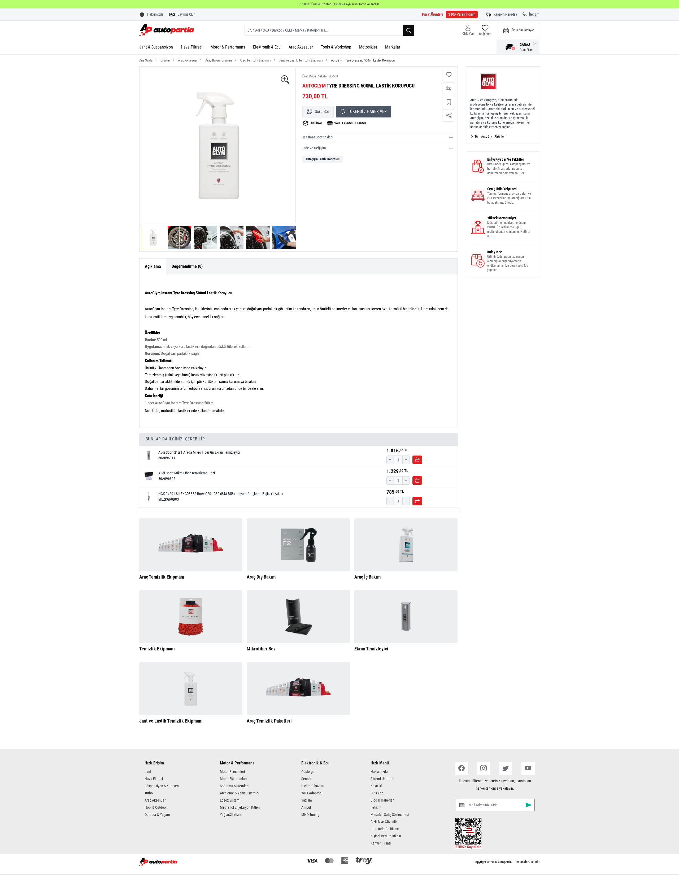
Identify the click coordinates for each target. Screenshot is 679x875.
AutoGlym (313, 85)
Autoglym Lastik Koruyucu (323, 159)
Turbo (149, 793)
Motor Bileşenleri (232, 771)
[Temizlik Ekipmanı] (191, 616)
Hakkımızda (379, 771)
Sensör (306, 779)
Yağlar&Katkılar (231, 814)
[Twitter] (505, 768)
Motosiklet (368, 47)
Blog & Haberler (382, 800)
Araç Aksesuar (301, 47)
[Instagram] (483, 768)
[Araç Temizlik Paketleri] (298, 688)
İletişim (376, 807)
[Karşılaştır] (448, 88)
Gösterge (308, 771)
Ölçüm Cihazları (312, 786)
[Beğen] (448, 75)
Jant (148, 771)
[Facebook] (461, 768)
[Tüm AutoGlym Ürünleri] (503, 82)
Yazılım (306, 800)
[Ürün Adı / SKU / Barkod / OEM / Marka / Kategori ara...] (408, 30)
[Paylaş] (448, 115)
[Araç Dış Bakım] (298, 544)
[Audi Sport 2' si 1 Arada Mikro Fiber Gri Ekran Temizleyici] (148, 455)
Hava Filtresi (192, 47)
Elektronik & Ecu (267, 47)
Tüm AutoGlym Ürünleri (490, 136)
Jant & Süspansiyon (156, 47)
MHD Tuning (310, 814)
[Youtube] (528, 768)
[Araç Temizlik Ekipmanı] (191, 544)
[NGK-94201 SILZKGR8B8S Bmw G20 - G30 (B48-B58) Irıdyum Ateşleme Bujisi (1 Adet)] (148, 496)
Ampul (306, 807)
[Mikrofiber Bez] (298, 616)
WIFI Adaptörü (312, 793)
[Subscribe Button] (528, 805)
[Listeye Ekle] (448, 102)
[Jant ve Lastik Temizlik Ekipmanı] (191, 688)
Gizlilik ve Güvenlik (384, 822)
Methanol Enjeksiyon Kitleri (240, 807)
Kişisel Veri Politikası (386, 836)
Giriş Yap (377, 793)
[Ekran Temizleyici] (406, 616)
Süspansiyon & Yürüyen (162, 786)
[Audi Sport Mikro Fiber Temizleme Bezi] (148, 476)
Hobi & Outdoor (156, 807)
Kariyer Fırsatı (381, 843)
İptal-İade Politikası (385, 829)
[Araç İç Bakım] (406, 544)
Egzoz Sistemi (230, 800)
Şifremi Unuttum (382, 779)
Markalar (392, 47)
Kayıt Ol (376, 786)
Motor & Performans (228, 47)
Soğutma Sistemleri (234, 786)
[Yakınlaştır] (285, 80)
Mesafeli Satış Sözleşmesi (390, 814)
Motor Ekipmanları (233, 779)
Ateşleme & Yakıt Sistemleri (240, 793)
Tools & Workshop (336, 47)
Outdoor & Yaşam (157, 814)
